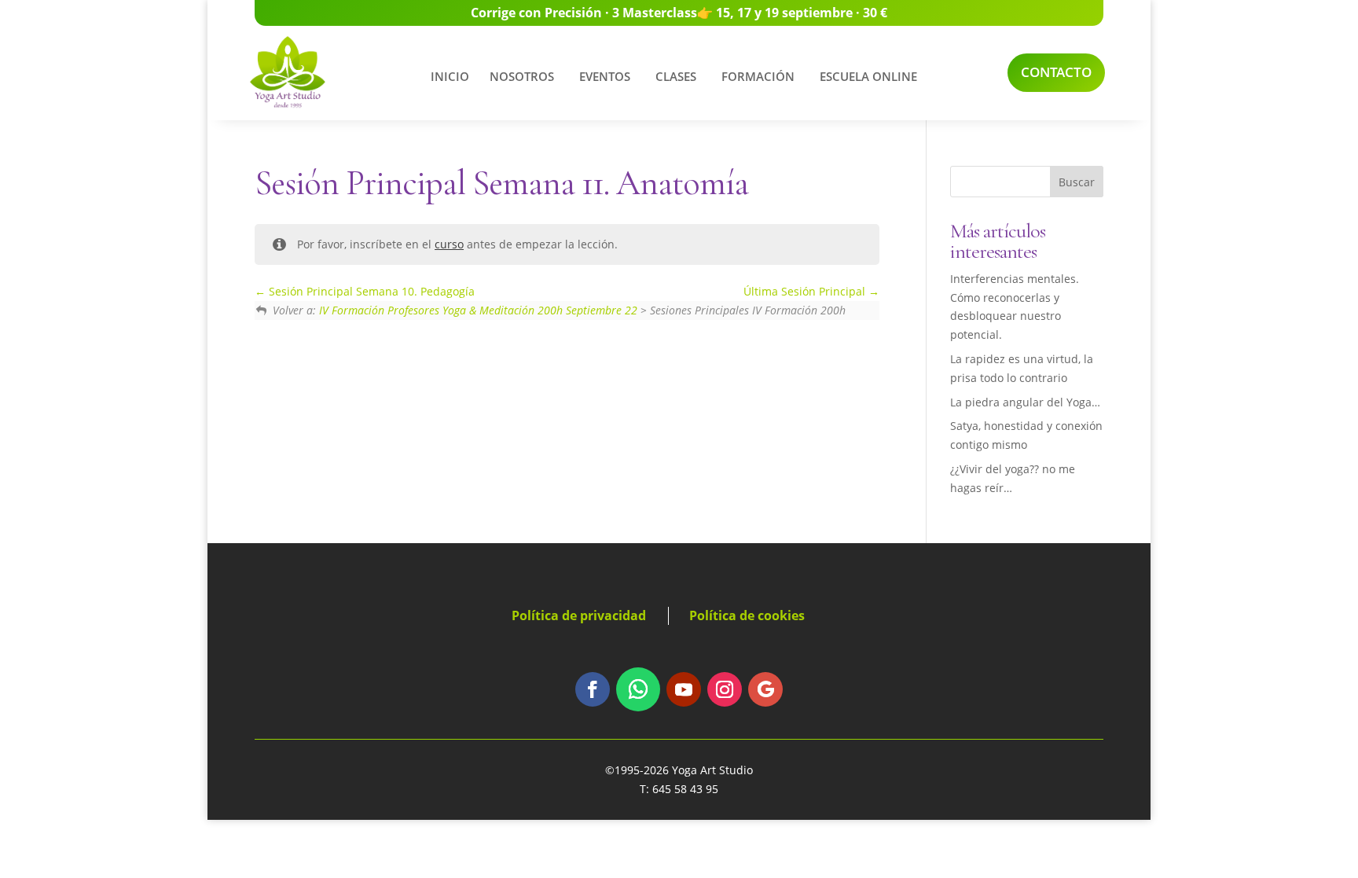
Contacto (1056, 72)
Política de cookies (747, 615)
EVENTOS (604, 76)
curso (449, 244)
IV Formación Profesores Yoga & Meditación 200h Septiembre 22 (478, 310)
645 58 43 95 (685, 788)
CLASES (675, 76)
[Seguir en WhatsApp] (638, 689)
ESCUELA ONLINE (868, 76)
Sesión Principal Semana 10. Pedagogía (370, 291)
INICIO (450, 76)
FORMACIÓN (758, 76)
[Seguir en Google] (765, 689)
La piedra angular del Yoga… (1025, 402)
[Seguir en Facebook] (592, 689)
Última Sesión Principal (805, 291)
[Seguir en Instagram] (724, 689)
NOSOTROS (522, 76)
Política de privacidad (579, 615)
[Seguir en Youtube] (683, 689)
